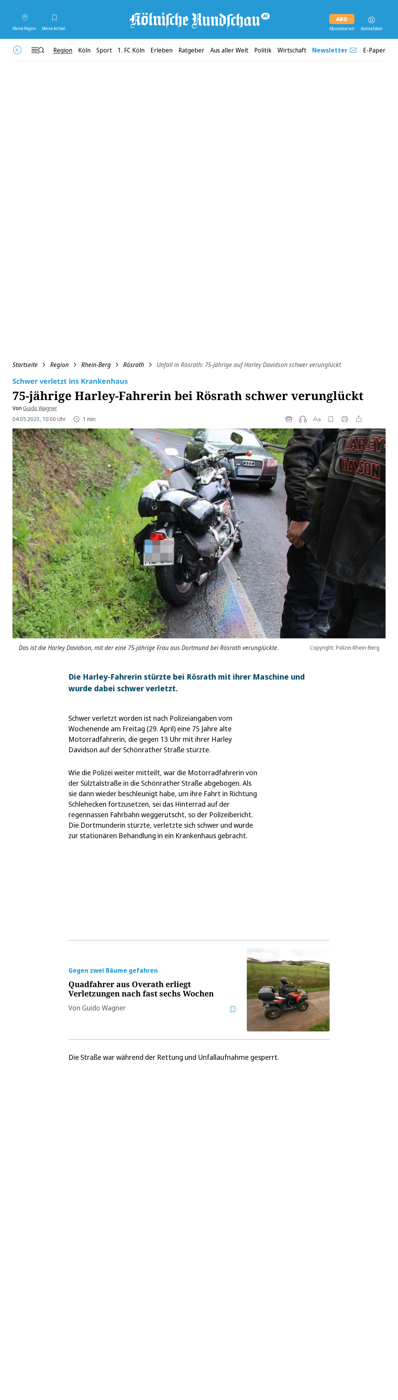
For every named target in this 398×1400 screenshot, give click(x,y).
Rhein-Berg (96, 364)
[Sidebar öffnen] (37, 50)
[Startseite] (199, 19)
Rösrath (133, 364)
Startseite (25, 364)
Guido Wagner (40, 408)
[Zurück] (17, 50)
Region (59, 364)
